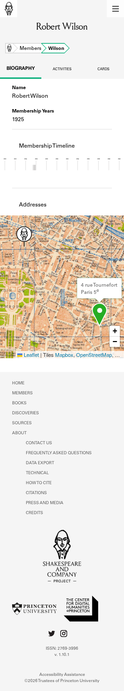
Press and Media (44, 503)
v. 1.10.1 (62, 655)
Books (19, 403)
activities (62, 69)
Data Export (40, 463)
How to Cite (39, 483)
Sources (22, 423)
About (19, 433)
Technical (37, 473)
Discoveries (25, 413)
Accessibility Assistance (62, 675)
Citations (36, 493)
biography (21, 68)
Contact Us (39, 443)
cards (103, 69)
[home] (8, 8)
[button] (115, 8)
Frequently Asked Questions (59, 453)
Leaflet (30, 354)
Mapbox (64, 354)
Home (9, 48)
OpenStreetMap (94, 354)
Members (30, 48)
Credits (34, 513)
